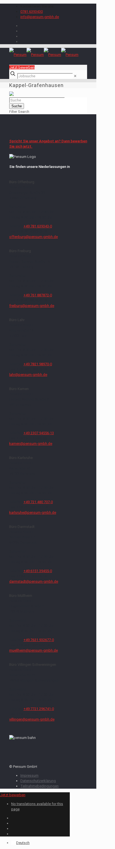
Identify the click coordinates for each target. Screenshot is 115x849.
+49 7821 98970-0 (37, 364)
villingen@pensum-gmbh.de (31, 719)
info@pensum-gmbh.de (39, 17)
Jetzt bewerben (22, 67)
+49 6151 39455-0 (37, 571)
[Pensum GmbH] (43, 54)
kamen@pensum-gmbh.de (30, 443)
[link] (75, 76)
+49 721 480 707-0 (38, 502)
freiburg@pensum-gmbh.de (31, 306)
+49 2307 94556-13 (38, 433)
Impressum (29, 775)
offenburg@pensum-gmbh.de (33, 237)
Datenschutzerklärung (38, 781)
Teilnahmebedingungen (39, 786)
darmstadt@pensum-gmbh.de (33, 581)
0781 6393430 (31, 11)
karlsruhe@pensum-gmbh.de (32, 512)
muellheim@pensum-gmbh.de (33, 650)
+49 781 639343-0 (37, 226)
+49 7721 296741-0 (38, 709)
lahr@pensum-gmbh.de (28, 375)
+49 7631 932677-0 (38, 640)
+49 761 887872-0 (37, 295)
